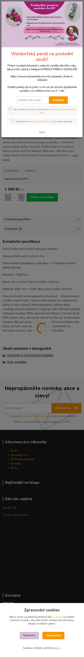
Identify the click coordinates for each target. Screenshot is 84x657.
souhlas (57, 617)
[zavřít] (75, 8)
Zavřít (42, 131)
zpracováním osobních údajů (41, 121)
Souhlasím (53, 635)
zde (58, 648)
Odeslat (58, 100)
